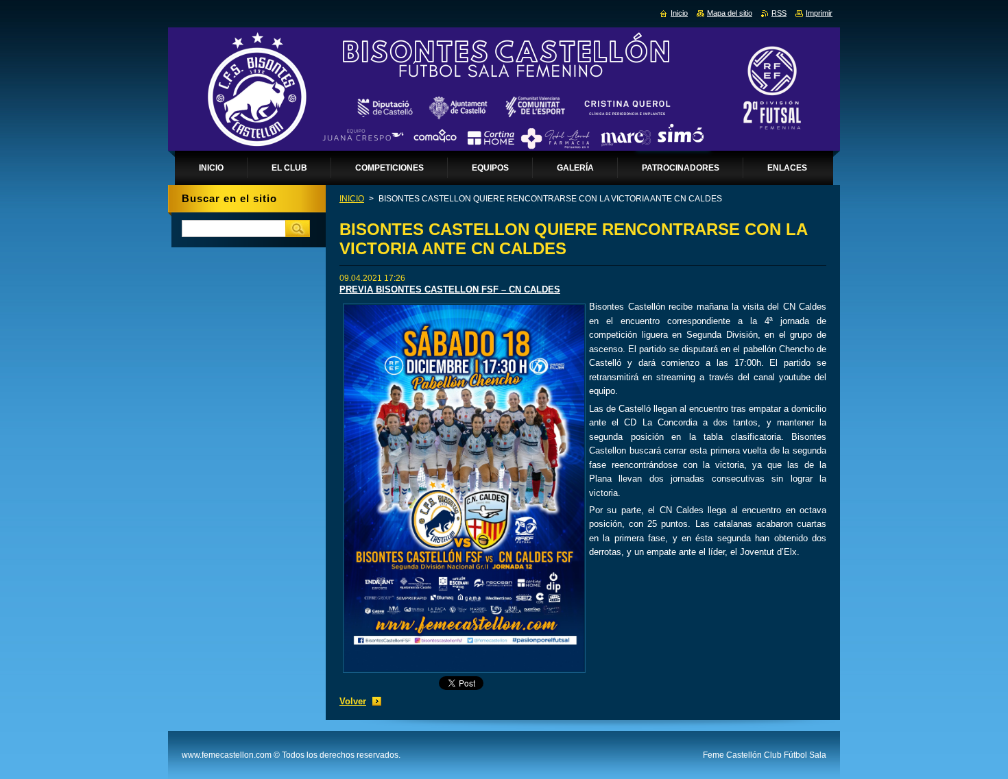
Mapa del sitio (729, 13)
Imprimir (819, 13)
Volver (352, 701)
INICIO (351, 199)
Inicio (679, 13)
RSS (779, 13)
